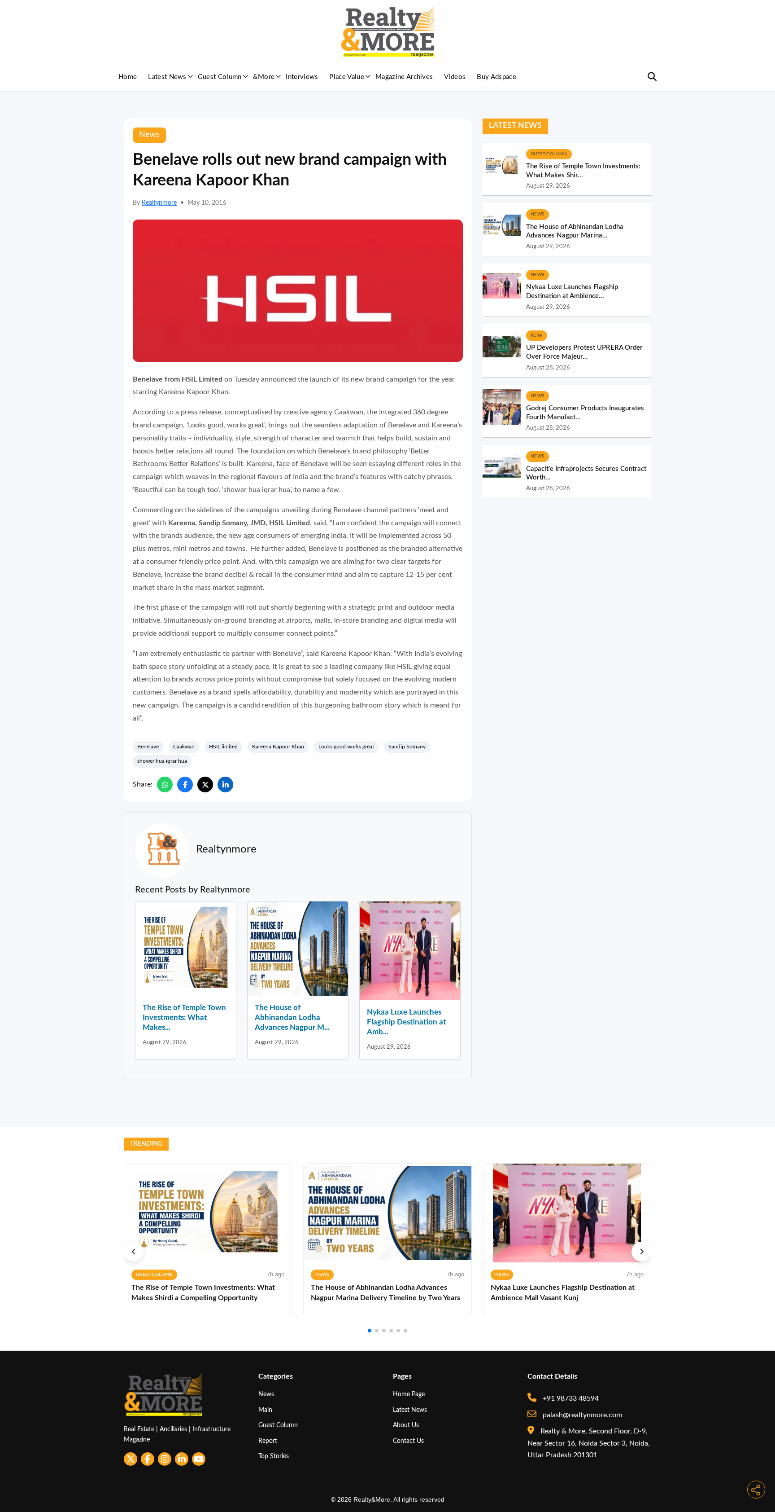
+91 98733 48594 (570, 1398)
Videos (455, 77)
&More (264, 77)
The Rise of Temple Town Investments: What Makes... (184, 1017)
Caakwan (184, 746)
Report (267, 1440)
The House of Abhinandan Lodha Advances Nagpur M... (292, 1017)
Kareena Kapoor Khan (278, 746)
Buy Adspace (496, 77)
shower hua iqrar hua (162, 761)
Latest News (167, 77)
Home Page (409, 1394)
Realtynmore (159, 203)
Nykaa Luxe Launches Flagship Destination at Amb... (406, 1022)
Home (127, 77)
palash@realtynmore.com (581, 1415)
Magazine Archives (404, 77)
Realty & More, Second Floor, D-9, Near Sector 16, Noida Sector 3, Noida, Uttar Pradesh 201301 (588, 1443)
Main (265, 1410)
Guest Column (220, 77)
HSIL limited (223, 746)
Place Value (346, 77)
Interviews (302, 77)
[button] (134, 1251)
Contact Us (408, 1440)
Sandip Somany (407, 746)
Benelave (148, 746)
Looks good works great (346, 746)
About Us (406, 1425)
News (266, 1394)
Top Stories (273, 1456)
